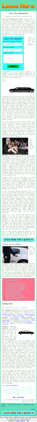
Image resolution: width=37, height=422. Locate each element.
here (11, 383)
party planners (14, 318)
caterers (12, 322)
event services (30, 362)
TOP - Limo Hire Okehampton (10, 385)
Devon (13, 363)
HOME (17, 10)
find (7, 370)
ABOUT (24, 10)
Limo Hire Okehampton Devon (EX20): (12, 19)
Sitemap (3, 404)
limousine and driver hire (21, 353)
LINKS (20, 10)
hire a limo (13, 178)
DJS (21, 320)
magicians (5, 317)
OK (28, 421)
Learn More (20, 421)
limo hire (31, 41)
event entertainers (18, 315)
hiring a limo (17, 217)
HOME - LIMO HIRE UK (18, 397)
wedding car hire (28, 348)
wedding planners (30, 314)
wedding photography (8, 314)
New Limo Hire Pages (14, 404)
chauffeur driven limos (24, 355)
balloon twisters (26, 317)
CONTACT (27, 10)
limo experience (15, 229)
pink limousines (16, 205)
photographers (29, 322)
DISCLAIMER (33, 10)
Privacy (33, 409)
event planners (27, 321)
